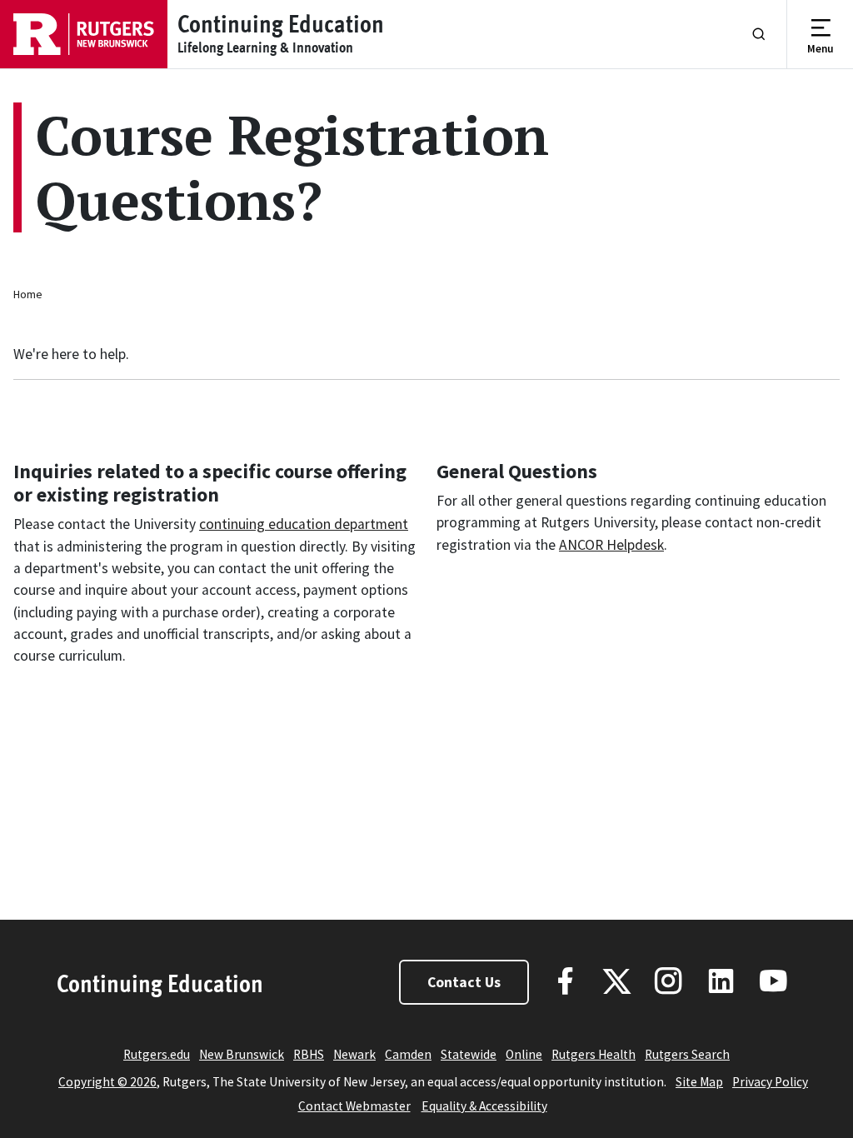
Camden (408, 1054)
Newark (354, 1054)
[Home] (83, 34)
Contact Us (464, 982)
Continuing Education (160, 982)
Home (27, 294)
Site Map (699, 1082)
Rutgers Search (687, 1054)
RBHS (308, 1054)
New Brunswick (241, 1054)
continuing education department (303, 524)
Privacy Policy (770, 1082)
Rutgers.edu (156, 1054)
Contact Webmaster (354, 1106)
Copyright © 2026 (107, 1082)
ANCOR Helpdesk (611, 545)
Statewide (468, 1054)
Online (524, 1054)
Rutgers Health (593, 1054)
